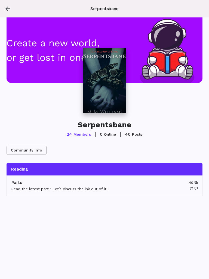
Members (79, 134)
